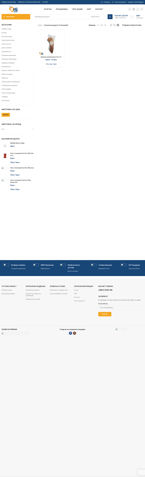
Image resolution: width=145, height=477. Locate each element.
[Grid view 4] (118, 25)
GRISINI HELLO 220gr (17, 143)
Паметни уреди (7, 74)
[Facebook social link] (129, 9)
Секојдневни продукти (9, 85)
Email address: (103, 304)
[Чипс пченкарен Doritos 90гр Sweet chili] (5, 184)
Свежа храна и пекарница (11, 82)
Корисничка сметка (32, 290)
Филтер (5, 114)
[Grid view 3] (114, 25)
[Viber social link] (141, 9)
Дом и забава (6, 48)
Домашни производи (9, 59)
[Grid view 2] (111, 25)
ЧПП (75, 293)
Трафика (5, 97)
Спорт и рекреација (8, 93)
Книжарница (6, 66)
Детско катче (6, 44)
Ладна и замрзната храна (11, 70)
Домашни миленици (9, 55)
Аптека (4, 33)
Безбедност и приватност (59, 290)
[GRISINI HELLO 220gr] (5, 145)
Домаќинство (6, 51)
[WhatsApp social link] (137, 9)
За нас (76, 290)
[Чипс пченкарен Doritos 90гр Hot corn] (5, 158)
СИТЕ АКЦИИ (6, 89)
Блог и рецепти (79, 301)
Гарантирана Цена (8, 40)
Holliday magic (6, 29)
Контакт (77, 297)
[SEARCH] (110, 16)
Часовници (5, 100)
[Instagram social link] (74, 333)
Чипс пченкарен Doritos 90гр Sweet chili (20, 181)
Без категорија (7, 36)
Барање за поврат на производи (33, 294)
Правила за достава (33, 299)
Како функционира (8, 293)
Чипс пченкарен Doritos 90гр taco (22, 168)
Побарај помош (7, 290)
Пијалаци (5, 78)
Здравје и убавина (8, 63)
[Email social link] (133, 9)
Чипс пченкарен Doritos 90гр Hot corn (21, 154)
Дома (40, 25)
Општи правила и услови (58, 293)
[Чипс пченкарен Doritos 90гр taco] (5, 171)
